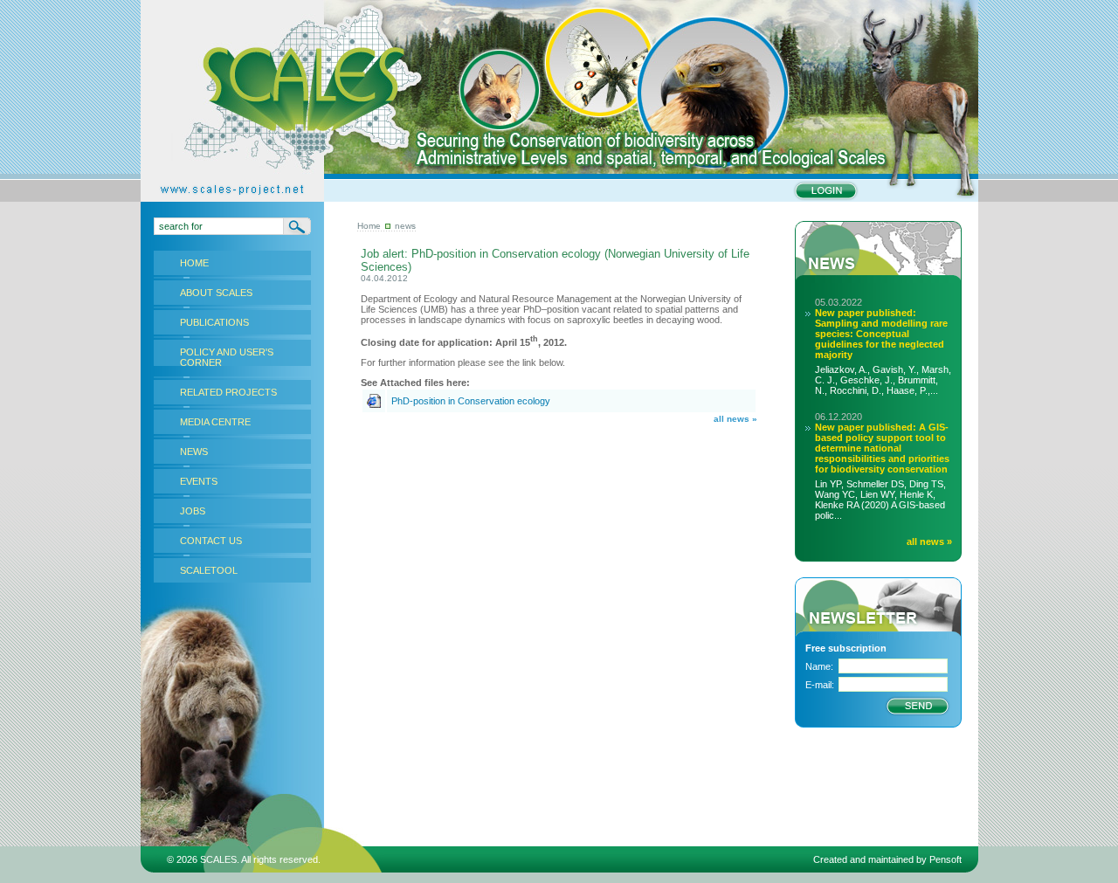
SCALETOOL (209, 570)
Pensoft (945, 859)
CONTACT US (211, 540)
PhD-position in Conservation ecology (470, 401)
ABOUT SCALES (216, 292)
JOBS (192, 511)
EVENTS (198, 481)
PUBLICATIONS (214, 322)
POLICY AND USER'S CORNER (226, 357)
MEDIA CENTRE (215, 422)
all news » (735, 419)
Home (369, 226)
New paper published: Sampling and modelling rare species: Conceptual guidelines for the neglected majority (881, 333)
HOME (194, 263)
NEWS (194, 451)
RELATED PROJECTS (228, 392)
